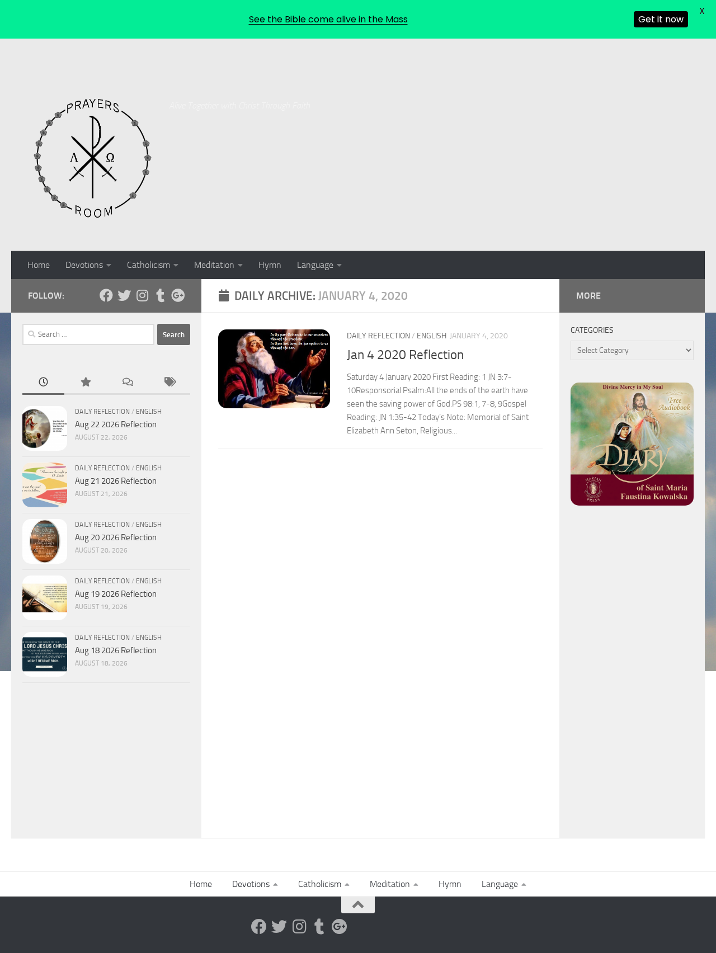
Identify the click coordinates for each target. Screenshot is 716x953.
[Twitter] (124, 295)
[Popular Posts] (85, 383)
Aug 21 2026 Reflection (116, 481)
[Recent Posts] (43, 383)
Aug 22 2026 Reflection (116, 424)
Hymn (269, 265)
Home (38, 265)
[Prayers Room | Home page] (93, 159)
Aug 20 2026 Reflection (116, 537)
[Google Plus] (178, 295)
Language (315, 265)
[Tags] (169, 383)
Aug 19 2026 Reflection (116, 594)
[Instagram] (142, 295)
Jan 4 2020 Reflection (405, 354)
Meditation (214, 265)
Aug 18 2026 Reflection (116, 650)
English (431, 336)
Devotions (84, 265)
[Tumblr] (160, 295)
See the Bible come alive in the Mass (328, 19)
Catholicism (148, 265)
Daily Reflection (378, 336)
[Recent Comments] (127, 383)
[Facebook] (106, 295)
